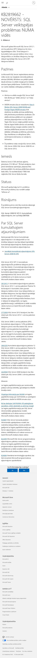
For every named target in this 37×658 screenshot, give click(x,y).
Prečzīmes (18, 651)
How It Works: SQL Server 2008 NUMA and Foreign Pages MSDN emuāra (19, 107)
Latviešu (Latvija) (10, 637)
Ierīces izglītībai (6, 529)
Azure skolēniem (6, 549)
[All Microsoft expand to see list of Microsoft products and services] (2, 2)
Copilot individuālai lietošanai (9, 484)
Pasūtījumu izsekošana (8, 510)
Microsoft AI (5, 559)
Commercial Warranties (8, 517)
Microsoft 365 (5, 487)
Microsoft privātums (7, 627)
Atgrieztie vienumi (7, 507)
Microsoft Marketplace (8, 605)
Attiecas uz (6, 40)
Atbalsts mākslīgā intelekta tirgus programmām (14, 598)
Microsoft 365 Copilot (7, 579)
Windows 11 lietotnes (7, 491)
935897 (4, 420)
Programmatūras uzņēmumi (9, 611)
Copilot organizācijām (7, 481)
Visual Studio (5, 615)
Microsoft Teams (6, 582)
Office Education (6, 539)
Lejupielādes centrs (7, 503)
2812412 (4, 283)
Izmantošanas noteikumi (8, 651)
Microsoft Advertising (7, 575)
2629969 (4, 372)
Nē (24, 470)
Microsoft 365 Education (8, 536)
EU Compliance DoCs (7, 654)
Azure (3, 565)
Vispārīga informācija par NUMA (12, 394)
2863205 (4, 345)
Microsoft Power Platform (8, 608)
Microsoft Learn (6, 595)
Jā (12, 470)
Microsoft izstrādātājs (7, 591)
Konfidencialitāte (19, 648)
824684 (4, 455)
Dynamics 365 (5, 569)
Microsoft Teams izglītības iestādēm (11, 533)
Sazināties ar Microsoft (8, 648)
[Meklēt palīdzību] (7, 2)
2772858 (4, 312)
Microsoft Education (7, 526)
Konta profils (5, 500)
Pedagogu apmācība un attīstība (10, 543)
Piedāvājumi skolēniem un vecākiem (11, 546)
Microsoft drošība (6, 562)
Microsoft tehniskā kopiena (9, 601)
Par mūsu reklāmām (27, 651)
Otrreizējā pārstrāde (7, 513)
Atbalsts (5, 7)
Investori (4, 631)
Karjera (4, 624)
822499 (4, 439)
